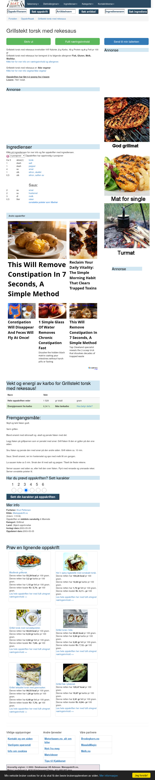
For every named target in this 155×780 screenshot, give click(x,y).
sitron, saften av (36, 175)
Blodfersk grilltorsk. (18, 572)
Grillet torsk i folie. (64, 629)
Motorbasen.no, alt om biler (58, 740)
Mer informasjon (108, 775)
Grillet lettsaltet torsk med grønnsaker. (27, 687)
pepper (32, 165)
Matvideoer (51, 754)
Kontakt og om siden (20, 738)
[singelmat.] (127, 176)
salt (30, 162)
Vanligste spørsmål (19, 745)
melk (31, 196)
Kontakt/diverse (105, 3)
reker (31, 199)
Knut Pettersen (24, 509)
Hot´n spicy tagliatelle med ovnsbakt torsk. (76, 572)
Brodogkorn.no (90, 738)
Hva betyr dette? (85, 406)
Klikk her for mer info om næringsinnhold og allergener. (32, 61)
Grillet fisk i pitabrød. (66, 683)
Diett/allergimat (50, 3)
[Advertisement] (53, 114)
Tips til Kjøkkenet (55, 761)
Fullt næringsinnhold (77, 41)
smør (31, 169)
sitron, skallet (35, 172)
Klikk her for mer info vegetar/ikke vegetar (26, 70)
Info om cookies (17, 751)
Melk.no (86, 751)
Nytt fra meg (52, 748)
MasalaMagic (89, 745)
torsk (31, 159)
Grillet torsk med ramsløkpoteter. (25, 627)
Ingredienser (70, 3)
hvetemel (33, 193)
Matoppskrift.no (20, 512)
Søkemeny (32, 3)
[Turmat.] (127, 229)
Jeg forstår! (141, 775)
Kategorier (87, 3)
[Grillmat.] (127, 123)
